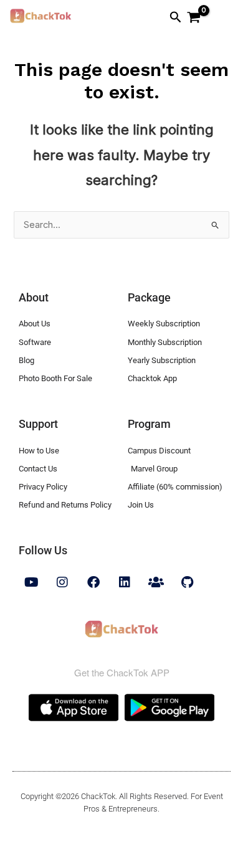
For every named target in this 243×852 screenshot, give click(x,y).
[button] (175, 17)
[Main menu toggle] (221, 18)
